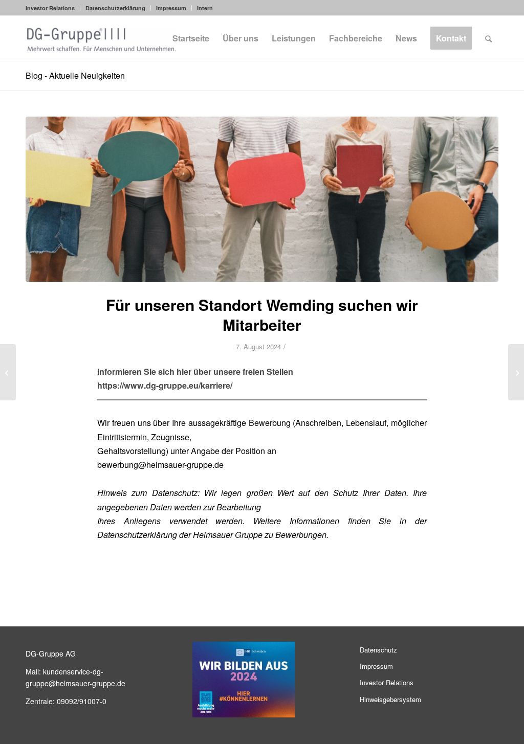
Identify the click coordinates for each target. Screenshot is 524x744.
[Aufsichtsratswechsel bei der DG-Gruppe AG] (516, 372)
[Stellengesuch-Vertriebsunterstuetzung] (262, 199)
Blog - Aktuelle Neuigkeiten (75, 75)
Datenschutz (378, 650)
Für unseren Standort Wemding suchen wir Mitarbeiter (262, 314)
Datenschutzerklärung (115, 8)
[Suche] (488, 38)
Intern (205, 8)
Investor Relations (50, 8)
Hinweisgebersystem (390, 699)
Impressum (171, 8)
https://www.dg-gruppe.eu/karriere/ (164, 385)
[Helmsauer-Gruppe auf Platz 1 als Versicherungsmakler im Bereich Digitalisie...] (8, 372)
